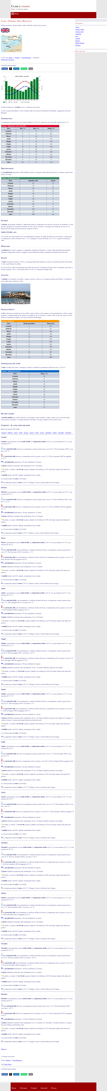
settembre (48, 433)
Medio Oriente (79, 43)
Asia (76, 36)
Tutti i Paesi (7, 1064)
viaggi (20, 6)
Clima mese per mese (7, 60)
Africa (77, 27)
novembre (61, 433)
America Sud (79, 32)
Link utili (44, 1088)
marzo (16, 433)
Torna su (3, 1049)
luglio (37, 433)
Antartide (78, 34)
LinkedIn (16, 69)
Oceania (77, 45)
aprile (20, 433)
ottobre (54, 433)
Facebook (4, 69)
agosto (42, 433)
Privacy (54, 1088)
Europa (17, 58)
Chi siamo (23, 1088)
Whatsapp (24, 69)
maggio (26, 433)
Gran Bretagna (26, 58)
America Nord (79, 29)
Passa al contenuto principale (19, 1)
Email (30, 69)
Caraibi (77, 38)
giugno (32, 433)
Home (10, 58)
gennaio (4, 433)
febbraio (10, 433)
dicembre (68, 433)
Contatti (34, 1088)
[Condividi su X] (10, 68)
